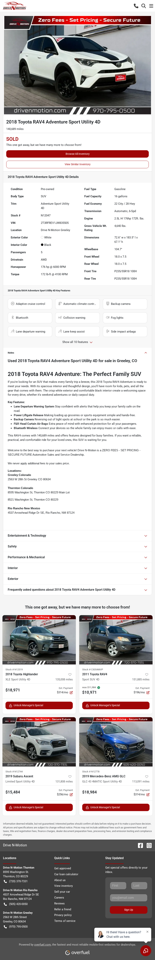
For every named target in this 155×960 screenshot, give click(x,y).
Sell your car (62, 891)
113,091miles (141, 781)
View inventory (63, 886)
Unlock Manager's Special (28, 705)
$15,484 (12, 792)
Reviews (59, 903)
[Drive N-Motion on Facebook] (139, 845)
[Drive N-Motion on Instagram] (147, 845)
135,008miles (64, 679)
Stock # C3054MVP (92, 669)
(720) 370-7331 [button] (18, 881)
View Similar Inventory (78, 164)
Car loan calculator (66, 874)
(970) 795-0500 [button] (18, 926)
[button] (136, 6)
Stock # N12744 (14, 771)
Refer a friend (62, 909)
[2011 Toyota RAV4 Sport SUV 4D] (116, 639)
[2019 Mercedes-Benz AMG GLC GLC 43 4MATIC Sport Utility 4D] (116, 742)
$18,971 (12, 690)
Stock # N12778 (90, 771)
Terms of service (64, 921)
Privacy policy (63, 915)
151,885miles (141, 679)
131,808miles (64, 781)
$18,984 (89, 792)
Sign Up (128, 909)
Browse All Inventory (78, 153)
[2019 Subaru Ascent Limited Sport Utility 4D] (39, 742)
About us (60, 880)
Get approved (62, 868)
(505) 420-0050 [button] (18, 904)
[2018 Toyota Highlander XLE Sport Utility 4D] (39, 639)
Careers (59, 897)
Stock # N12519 (14, 669)
